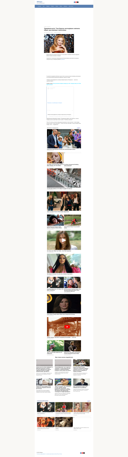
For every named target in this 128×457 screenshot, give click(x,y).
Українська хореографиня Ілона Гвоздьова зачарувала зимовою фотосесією (43, 387)
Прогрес (65, 6)
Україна (47, 6)
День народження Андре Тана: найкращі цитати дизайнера (80, 387)
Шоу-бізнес (71, 6)
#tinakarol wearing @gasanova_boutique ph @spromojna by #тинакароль (59, 114)
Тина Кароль (56, 116)
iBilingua (39, 2)
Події (61, 6)
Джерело (63, 59)
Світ (43, 6)
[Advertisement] (64, 16)
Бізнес (52, 6)
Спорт (57, 6)
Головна (39, 6)
